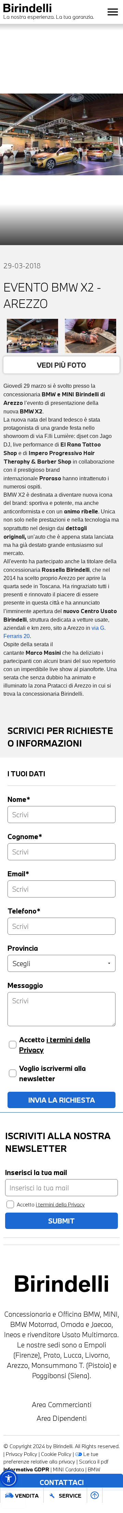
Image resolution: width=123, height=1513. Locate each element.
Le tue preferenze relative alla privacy (50, 1458)
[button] (9, 1478)
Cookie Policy (56, 1454)
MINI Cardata (68, 1469)
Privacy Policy (21, 1454)
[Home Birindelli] (61, 1284)
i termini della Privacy (60, 1204)
